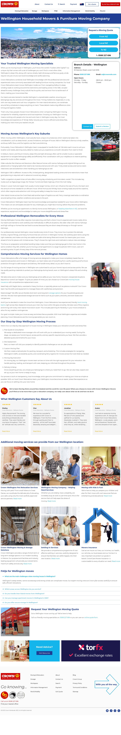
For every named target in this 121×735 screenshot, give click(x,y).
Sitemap (75, 691)
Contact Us (49, 4)
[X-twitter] (119, 710)
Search (62, 4)
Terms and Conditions (80, 687)
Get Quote (59, 691)
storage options (55, 293)
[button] (60, 576)
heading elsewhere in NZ (67, 209)
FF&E (56, 11)
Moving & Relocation (21, 11)
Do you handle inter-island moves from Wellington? (24, 594)
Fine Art (102, 11)
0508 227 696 (85, 74)
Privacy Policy (77, 683)
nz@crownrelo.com (108, 74)
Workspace (45, 11)
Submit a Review (102, 126)
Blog (74, 675)
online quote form (91, 617)
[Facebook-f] (111, 710)
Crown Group (77, 679)
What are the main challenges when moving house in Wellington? (30, 576)
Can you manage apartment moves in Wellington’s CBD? (27, 598)
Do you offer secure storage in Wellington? (21, 602)
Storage (34, 11)
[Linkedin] (107, 710)
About (37, 4)
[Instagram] (115, 710)
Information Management (71, 11)
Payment (73, 4)
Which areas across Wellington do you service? (23, 589)
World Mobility (90, 11)
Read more (17, 499)
